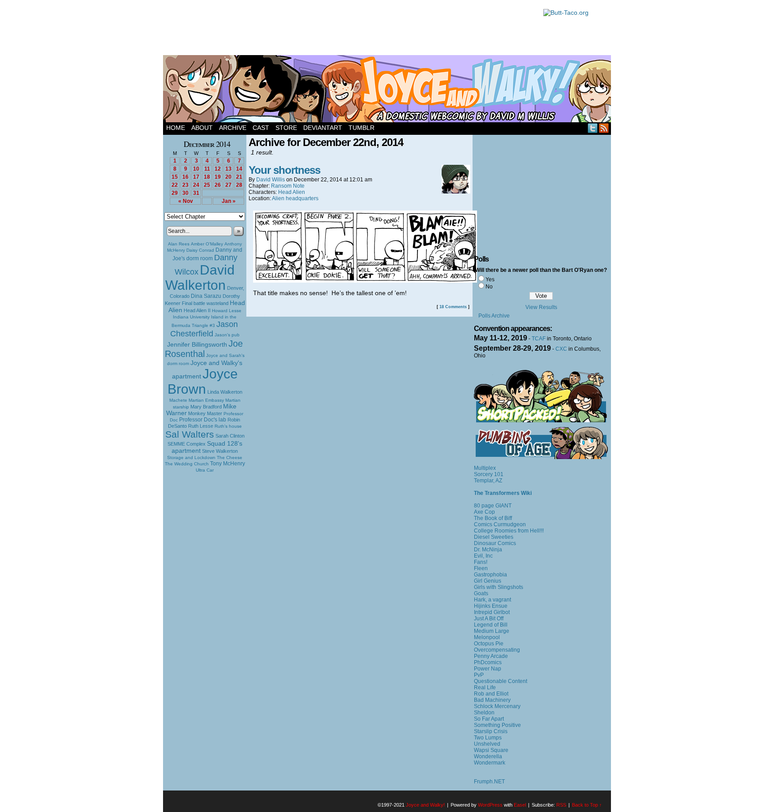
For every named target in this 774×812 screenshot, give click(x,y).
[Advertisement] (348, 29)
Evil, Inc (483, 556)
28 (239, 185)
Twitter (592, 127)
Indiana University (191, 316)
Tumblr (361, 127)
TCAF (539, 338)
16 (185, 177)
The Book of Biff (493, 518)
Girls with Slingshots (498, 587)
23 (185, 185)
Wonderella (488, 756)
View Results (541, 307)
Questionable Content (500, 681)
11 (207, 169)
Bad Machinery (492, 700)
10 (196, 169)
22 (175, 185)
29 (175, 193)
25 (207, 185)
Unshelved (487, 744)
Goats (481, 593)
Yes (490, 279)
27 (228, 185)
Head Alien (291, 192)
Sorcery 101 (488, 474)
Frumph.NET (489, 781)
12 (218, 169)
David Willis (270, 179)
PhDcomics (488, 662)
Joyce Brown (203, 381)
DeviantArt (322, 127)
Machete (178, 400)
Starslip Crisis (490, 731)
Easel (520, 805)
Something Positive (497, 725)
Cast (261, 127)
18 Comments (453, 307)
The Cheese (229, 457)
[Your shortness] (365, 280)
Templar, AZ (488, 480)
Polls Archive (494, 316)
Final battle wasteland (205, 303)
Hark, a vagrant (492, 600)
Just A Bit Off (488, 618)
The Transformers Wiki (503, 493)
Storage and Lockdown (191, 457)
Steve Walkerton (220, 451)
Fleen (481, 568)
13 (228, 169)
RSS (604, 127)
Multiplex (485, 468)
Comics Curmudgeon (500, 524)
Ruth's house (228, 426)
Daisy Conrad (200, 250)
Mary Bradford (206, 406)
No (489, 287)
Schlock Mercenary (497, 706)
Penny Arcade (491, 656)
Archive (232, 127)
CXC (561, 349)
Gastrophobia (490, 574)
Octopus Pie (488, 643)
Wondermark (489, 763)
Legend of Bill (490, 625)
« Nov (185, 201)
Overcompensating (497, 650)
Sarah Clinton (230, 435)
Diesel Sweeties (493, 537)
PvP (479, 675)
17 (196, 177)
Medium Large (491, 631)
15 (175, 177)
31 (196, 193)
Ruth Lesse (200, 426)
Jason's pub (227, 334)
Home (175, 127)
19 (218, 177)
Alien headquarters (295, 198)
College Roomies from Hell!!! (509, 531)
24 (196, 185)
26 (218, 185)
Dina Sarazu (206, 296)
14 (239, 169)
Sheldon (484, 712)
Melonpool (487, 637)
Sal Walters (189, 434)
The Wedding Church (187, 463)
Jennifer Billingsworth (197, 344)
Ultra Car (205, 470)
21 (239, 177)
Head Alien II (197, 310)
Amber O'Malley (207, 243)
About (202, 127)
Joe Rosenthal (204, 349)
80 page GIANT (493, 506)
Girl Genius (487, 581)
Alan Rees (178, 243)
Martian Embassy (206, 400)
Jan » (229, 201)
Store (286, 127)
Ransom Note (288, 186)
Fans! (480, 562)
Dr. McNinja (488, 549)
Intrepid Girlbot (492, 612)
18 (207, 177)
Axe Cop (484, 512)
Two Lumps (488, 738)
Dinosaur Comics (495, 543)
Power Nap (487, 669)
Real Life (485, 687)
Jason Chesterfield (204, 329)
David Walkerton (200, 277)
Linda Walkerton (224, 392)
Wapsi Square (491, 750)
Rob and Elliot (491, 694)
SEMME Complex (187, 444)
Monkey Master (205, 413)
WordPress (490, 805)
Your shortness (284, 170)
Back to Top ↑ (587, 805)
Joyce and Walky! (388, 90)
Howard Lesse (226, 310)
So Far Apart (489, 719)
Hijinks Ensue (490, 606)
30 (185, 193)
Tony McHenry (227, 463)
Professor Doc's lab (202, 419)
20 (228, 177)
